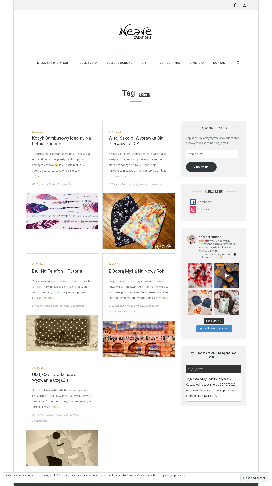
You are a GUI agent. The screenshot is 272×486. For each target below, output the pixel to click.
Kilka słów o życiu (52, 62)
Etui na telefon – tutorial (57, 271)
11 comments (154, 184)
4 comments (128, 311)
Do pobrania (169, 62)
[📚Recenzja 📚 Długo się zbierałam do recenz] (226, 302)
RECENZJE (85, 62)
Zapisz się (201, 167)
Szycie (40, 184)
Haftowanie (119, 305)
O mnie (195, 62)
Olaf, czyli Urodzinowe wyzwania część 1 (54, 377)
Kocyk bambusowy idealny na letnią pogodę (61, 141)
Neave (52, 184)
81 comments (64, 184)
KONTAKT (220, 62)
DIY (144, 62)
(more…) (40, 176)
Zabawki (49, 414)
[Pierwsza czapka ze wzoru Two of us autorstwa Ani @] (200, 302)
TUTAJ (214, 395)
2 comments (77, 305)
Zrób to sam (127, 184)
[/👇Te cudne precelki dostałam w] (200, 275)
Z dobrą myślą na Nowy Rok (136, 271)
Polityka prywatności (176, 475)
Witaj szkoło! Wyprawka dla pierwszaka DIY (136, 141)
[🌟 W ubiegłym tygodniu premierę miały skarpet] (226, 275)
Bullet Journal (119, 62)
